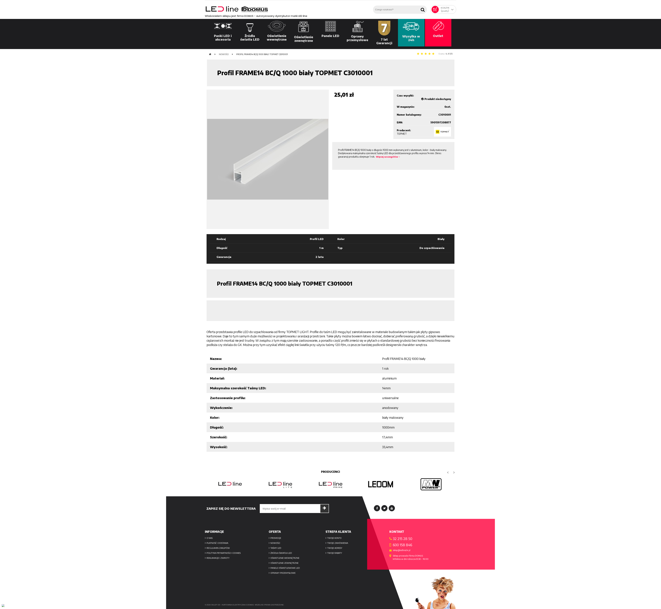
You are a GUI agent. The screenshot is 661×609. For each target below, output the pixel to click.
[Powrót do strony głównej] (210, 54)
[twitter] (384, 508)
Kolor (341, 239)
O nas (210, 538)
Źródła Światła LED (281, 553)
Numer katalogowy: (409, 114)
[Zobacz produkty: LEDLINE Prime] (330, 484)
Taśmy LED (275, 548)
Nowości (275, 543)
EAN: (400, 122)
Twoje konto (334, 538)
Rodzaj (221, 239)
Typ (340, 247)
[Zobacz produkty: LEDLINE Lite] (280, 484)
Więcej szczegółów (387, 156)
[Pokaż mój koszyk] (435, 9)
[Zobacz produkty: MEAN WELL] (431, 484)
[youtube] (392, 508)
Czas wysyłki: (405, 95)
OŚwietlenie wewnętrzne (284, 558)
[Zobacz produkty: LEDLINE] (230, 484)
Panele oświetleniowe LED (285, 568)
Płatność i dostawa (217, 543)
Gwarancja (224, 256)
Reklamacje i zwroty (218, 558)
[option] (230, 484)
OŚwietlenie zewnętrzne (284, 563)
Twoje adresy (334, 548)
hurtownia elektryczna (233, 605)
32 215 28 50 (402, 538)
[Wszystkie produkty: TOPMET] (442, 132)
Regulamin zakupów (218, 548)
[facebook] (377, 508)
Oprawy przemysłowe (283, 573)
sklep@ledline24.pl (401, 550)
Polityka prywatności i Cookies (224, 553)
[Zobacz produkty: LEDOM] (381, 484)
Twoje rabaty (334, 553)
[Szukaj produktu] (423, 9)
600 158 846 (402, 545)
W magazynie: (406, 106)
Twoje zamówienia (337, 543)
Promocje (275, 538)
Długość (222, 247)
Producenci (330, 471)
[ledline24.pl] (288, 9)
